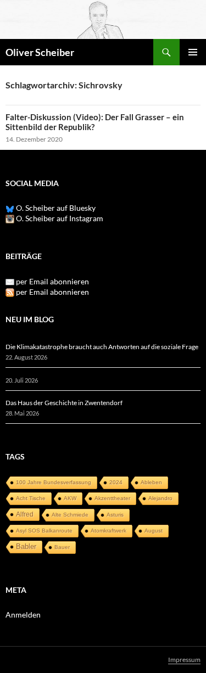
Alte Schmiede (70, 515)
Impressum (184, 659)
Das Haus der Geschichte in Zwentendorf (64, 403)
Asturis (115, 515)
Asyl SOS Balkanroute (44, 531)
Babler (26, 546)
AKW (70, 498)
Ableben (151, 482)
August (153, 531)
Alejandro (160, 498)
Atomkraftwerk (108, 531)
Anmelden (23, 614)
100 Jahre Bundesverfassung (53, 482)
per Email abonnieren (52, 281)
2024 (116, 482)
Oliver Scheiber (39, 52)
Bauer (62, 547)
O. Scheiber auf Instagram (58, 218)
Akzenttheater (112, 498)
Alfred (25, 514)
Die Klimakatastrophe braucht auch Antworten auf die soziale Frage (101, 347)
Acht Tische (31, 498)
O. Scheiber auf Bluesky (55, 207)
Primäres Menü (193, 52)
